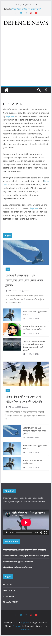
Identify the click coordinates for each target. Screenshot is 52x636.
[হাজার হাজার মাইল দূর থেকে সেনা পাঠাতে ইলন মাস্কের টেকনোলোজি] (26, 374)
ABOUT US (8, 584)
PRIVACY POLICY (10, 602)
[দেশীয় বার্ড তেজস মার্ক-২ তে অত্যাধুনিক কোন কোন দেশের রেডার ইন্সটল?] (26, 252)
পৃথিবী (8, 391)
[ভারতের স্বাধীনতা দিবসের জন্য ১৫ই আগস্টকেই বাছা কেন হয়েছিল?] (12, 329)
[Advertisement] (26, 59)
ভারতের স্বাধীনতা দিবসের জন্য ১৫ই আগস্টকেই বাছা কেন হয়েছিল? (34, 328)
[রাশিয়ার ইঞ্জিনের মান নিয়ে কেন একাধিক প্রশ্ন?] (12, 464)
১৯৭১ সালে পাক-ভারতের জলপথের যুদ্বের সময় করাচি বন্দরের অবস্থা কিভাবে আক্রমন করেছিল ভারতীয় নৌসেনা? (34, 345)
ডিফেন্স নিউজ (10, 116)
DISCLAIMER (8, 596)
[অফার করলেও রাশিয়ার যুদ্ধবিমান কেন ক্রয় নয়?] (12, 315)
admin (26, 291)
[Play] (6, 532)
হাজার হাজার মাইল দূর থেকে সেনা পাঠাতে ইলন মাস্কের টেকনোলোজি (24, 399)
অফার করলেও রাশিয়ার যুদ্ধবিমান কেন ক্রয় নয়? (26, 8)
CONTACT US (9, 590)
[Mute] (41, 532)
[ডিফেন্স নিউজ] (6, 90)
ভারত (8, 269)
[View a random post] (45, 90)
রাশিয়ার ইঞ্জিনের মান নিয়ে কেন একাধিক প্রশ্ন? (32, 462)
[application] (26, 522)
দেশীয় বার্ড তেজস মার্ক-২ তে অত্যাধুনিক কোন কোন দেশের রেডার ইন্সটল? (24, 280)
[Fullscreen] (45, 532)
